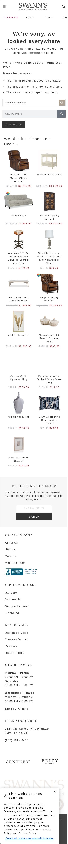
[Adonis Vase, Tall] (18, 403)
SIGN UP (34, 517)
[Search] (63, 6)
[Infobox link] (18, 762)
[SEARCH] (62, 103)
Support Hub (14, 599)
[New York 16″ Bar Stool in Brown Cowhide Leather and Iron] (18, 239)
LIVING (30, 17)
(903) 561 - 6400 (17, 740)
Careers (10, 556)
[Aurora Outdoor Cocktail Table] (18, 284)
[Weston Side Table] (49, 161)
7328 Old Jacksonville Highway (27, 728)
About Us (11, 542)
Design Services (16, 632)
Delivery (11, 593)
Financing (12, 613)
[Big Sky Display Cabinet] (49, 202)
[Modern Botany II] (18, 321)
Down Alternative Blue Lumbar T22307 (49, 420)
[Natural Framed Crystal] (18, 444)
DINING (49, 17)
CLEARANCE (11, 17)
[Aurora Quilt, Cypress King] (18, 362)
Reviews (11, 646)
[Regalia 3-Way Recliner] (49, 284)
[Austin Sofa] (18, 202)
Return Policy (14, 652)
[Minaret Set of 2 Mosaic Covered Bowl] (49, 321)
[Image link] (34, 787)
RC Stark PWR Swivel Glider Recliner (18, 177)
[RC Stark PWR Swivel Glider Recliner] (18, 161)
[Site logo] (33, 6)
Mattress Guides (16, 639)
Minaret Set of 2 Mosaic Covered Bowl (49, 338)
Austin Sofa (18, 215)
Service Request (16, 606)
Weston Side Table (49, 174)
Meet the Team (15, 562)
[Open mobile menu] (4, 6)
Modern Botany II (19, 335)
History (10, 549)
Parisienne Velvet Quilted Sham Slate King (49, 379)
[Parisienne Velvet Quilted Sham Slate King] (49, 362)
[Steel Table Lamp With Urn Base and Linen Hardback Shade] (49, 239)
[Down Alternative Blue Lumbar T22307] (49, 403)
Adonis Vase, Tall (19, 416)
